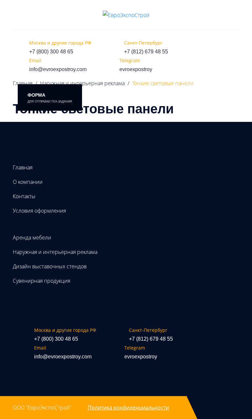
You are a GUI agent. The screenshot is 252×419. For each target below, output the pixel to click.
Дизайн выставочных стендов (50, 266)
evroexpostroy (135, 69)
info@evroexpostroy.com (58, 69)
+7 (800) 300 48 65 (51, 51)
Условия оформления (39, 210)
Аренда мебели (32, 237)
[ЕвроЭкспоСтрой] (126, 15)
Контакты (24, 196)
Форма (50, 97)
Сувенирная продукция (41, 280)
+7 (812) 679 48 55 (146, 51)
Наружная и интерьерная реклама (82, 83)
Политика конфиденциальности (128, 407)
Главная (22, 167)
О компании (28, 181)
